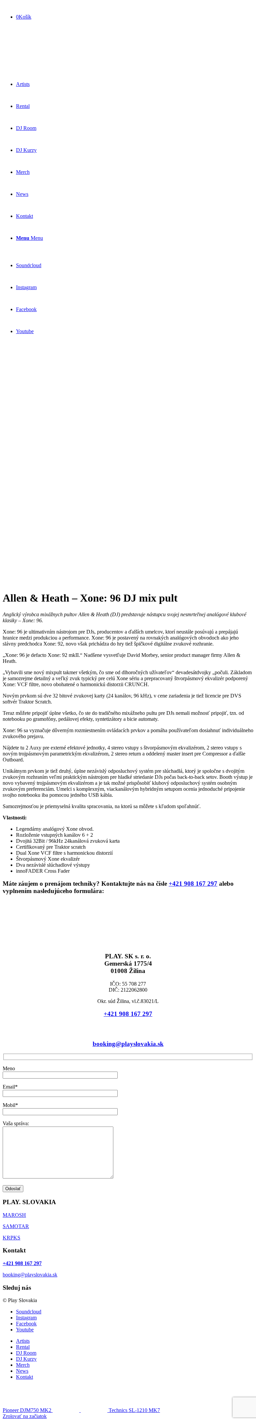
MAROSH (14, 1215)
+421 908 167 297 (22, 5)
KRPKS (11, 1237)
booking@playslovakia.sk (128, 1043)
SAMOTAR (16, 1226)
